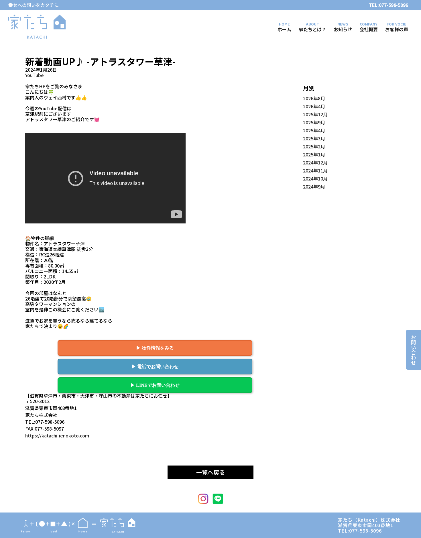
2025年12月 (315, 114)
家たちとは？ (312, 29)
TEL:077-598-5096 (388, 5)
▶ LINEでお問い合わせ (155, 385)
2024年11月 (315, 170)
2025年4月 (314, 130)
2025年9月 (314, 122)
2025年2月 (314, 146)
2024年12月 (315, 162)
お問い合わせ (413, 349)
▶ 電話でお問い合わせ (154, 366)
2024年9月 (314, 186)
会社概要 (368, 29)
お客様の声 (396, 29)
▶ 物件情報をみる (155, 347)
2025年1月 (314, 154)
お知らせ (343, 29)
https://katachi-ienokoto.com (57, 435)
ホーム (284, 29)
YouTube (34, 75)
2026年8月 (314, 98)
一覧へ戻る (210, 472)
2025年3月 (314, 138)
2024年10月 (315, 178)
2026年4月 (314, 106)
